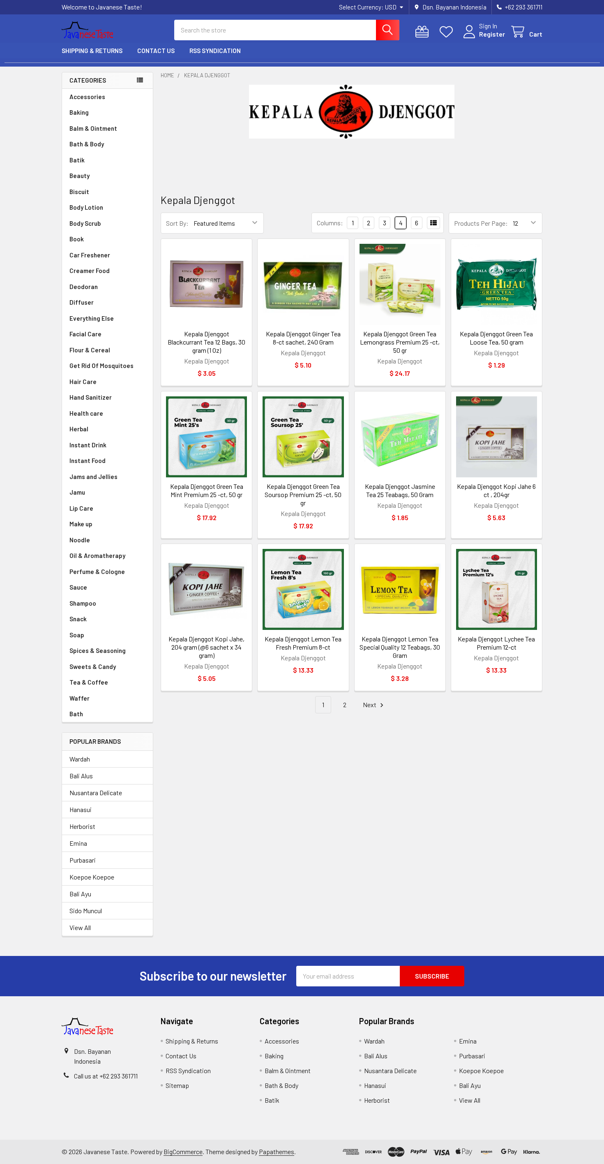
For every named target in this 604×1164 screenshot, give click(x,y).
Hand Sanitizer (90, 397)
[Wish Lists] (448, 31)
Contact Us (156, 50)
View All (80, 927)
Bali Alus (81, 776)
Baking (79, 112)
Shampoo (82, 603)
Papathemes (276, 1151)
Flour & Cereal (89, 350)
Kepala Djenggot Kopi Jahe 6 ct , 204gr (496, 490)
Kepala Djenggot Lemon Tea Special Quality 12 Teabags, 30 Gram (400, 647)
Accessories (87, 96)
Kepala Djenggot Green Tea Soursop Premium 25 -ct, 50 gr (303, 494)
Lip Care (81, 508)
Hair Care (83, 381)
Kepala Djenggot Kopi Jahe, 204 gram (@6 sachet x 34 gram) (206, 647)
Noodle (79, 540)
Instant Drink (87, 445)
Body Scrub (85, 223)
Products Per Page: (481, 223)
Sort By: (177, 223)
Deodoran (83, 286)
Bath (76, 713)
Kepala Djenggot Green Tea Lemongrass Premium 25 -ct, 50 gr (400, 342)
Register (492, 34)
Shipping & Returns (92, 50)
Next (370, 704)
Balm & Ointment (93, 128)
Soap (76, 635)
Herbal (78, 429)
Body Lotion (86, 207)
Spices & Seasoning (97, 650)
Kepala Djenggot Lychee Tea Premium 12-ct (496, 643)
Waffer (79, 698)
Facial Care (85, 334)
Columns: (330, 223)
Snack (78, 618)
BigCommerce (183, 1151)
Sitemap (177, 1085)
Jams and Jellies (93, 476)
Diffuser (81, 302)
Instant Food (87, 460)
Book (76, 239)
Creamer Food (89, 270)
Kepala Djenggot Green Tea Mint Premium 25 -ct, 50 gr (206, 490)
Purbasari (82, 860)
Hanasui (80, 809)
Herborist (82, 826)
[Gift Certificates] (423, 31)
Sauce (78, 587)
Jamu (77, 492)
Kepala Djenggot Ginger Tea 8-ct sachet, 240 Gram (303, 338)
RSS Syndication (215, 50)
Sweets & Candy (92, 666)
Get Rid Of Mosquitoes (101, 365)
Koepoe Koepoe (91, 877)
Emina (78, 843)
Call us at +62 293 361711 (106, 1076)
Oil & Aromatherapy (97, 555)
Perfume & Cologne (97, 571)
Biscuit (79, 191)
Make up (80, 524)
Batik (77, 160)
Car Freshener (89, 255)
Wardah (79, 759)
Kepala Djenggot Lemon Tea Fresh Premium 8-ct (303, 643)
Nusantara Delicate (95, 792)
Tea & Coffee (88, 682)
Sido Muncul (85, 910)
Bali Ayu (80, 894)
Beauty (79, 175)
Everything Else (91, 318)
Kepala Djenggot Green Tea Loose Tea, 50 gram (496, 338)
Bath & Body (86, 144)
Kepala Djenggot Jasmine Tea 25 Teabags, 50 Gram (400, 490)
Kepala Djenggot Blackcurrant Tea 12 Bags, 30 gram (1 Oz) (206, 342)
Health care (86, 413)
